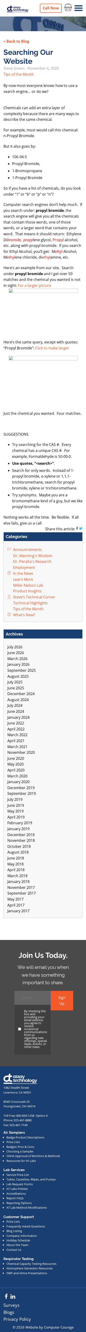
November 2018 (21, 840)
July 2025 (14, 682)
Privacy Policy (17, 1319)
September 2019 (21, 793)
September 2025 (21, 670)
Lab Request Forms (19, 1184)
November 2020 (21, 752)
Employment (23, 567)
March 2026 (17, 658)
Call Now (51, 8)
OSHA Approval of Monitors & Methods (33, 1156)
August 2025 (18, 676)
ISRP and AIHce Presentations (26, 1273)
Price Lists (13, 1142)
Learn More (22, 579)
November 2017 (21, 887)
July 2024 (14, 705)
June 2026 (15, 652)
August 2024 (18, 699)
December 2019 (21, 787)
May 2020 (15, 764)
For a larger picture (34, 285)
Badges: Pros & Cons (20, 1147)
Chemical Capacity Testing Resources (31, 1264)
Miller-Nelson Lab (27, 585)
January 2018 (18, 881)
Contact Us (13, 1250)
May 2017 (15, 899)
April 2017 (16, 905)
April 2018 (16, 869)
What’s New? (23, 614)
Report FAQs (15, 1198)
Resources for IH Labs (21, 1161)
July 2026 (14, 646)
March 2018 (17, 875)
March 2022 (17, 734)
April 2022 (16, 729)
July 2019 (14, 799)
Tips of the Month (18, 74)
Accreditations (16, 1193)
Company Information (21, 1236)
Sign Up (62, 1000)
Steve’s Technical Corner (33, 597)
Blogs (8, 1312)
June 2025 (15, 688)
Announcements (27, 549)
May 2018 (15, 864)
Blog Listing (14, 1231)
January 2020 (18, 781)
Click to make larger (52, 348)
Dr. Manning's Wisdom (32, 555)
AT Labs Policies (17, 1189)
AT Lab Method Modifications (26, 1207)
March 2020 (17, 776)
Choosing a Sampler (19, 1151)
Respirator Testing (18, 1259)
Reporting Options (19, 1203)
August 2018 (18, 852)
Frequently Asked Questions (25, 1226)
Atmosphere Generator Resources (29, 1268)
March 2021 (17, 746)
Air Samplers (14, 1132)
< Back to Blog (16, 41)
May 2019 (15, 811)
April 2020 (16, 770)
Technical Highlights (30, 602)
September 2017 (21, 893)
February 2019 (19, 822)
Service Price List (17, 1175)
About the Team (17, 1245)
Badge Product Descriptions (25, 1137)
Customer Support (18, 1217)
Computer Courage (59, 1327)
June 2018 (15, 858)
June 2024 (15, 711)
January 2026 (18, 664)
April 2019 (16, 817)
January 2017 (18, 910)
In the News (22, 573)
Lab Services (14, 1170)
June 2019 (15, 805)
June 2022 (15, 723)
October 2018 (19, 846)
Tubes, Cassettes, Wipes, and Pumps (31, 1179)
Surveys (11, 1305)
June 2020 (15, 758)
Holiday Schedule (18, 1240)
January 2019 (18, 828)
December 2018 (21, 834)
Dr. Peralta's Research (31, 561)
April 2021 (16, 740)
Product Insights (27, 591)
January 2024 (18, 717)
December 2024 (21, 693)
